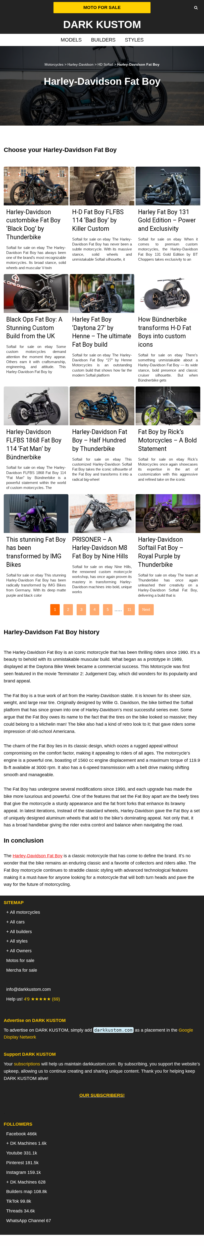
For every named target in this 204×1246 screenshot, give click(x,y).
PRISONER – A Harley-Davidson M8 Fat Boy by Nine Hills (100, 548)
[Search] (196, 7)
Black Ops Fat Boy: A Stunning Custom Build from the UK (34, 328)
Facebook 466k (21, 1133)
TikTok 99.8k (18, 1201)
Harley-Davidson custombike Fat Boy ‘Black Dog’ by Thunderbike (33, 224)
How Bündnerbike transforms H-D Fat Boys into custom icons (164, 332)
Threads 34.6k (20, 1210)
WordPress (121, 1240)
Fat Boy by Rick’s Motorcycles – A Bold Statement (167, 440)
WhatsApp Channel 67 (28, 1220)
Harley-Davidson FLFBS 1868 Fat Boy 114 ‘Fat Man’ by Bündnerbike (33, 444)
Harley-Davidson (80, 64)
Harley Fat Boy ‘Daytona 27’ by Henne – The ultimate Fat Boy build (101, 332)
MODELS (71, 40)
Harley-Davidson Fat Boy (37, 855)
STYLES (134, 40)
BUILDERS (103, 40)
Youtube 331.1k (21, 1152)
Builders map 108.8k (26, 1191)
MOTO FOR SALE (102, 7)
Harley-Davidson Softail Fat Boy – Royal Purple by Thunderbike (160, 552)
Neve (76, 1240)
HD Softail (105, 64)
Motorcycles (54, 64)
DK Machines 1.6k (28, 1143)
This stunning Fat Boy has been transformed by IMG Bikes (36, 552)
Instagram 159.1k (23, 1172)
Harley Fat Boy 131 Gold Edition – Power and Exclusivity (167, 220)
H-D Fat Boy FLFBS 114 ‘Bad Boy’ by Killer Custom (98, 220)
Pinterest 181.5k (22, 1162)
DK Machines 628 (28, 1182)
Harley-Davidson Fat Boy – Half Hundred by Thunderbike (99, 440)
